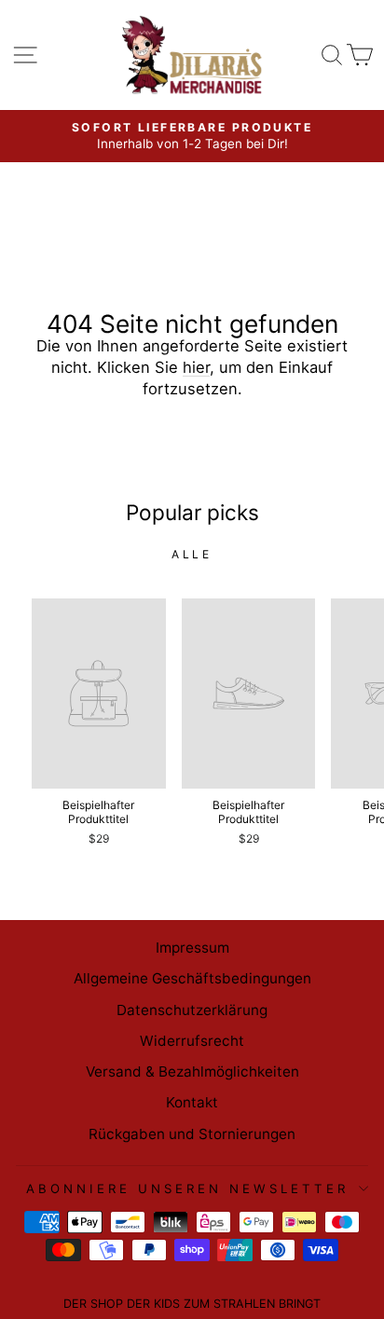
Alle (191, 554)
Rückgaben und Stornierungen (192, 1134)
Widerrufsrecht (192, 1041)
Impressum (192, 947)
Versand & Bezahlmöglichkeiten (192, 1071)
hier (196, 367)
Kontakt (192, 1102)
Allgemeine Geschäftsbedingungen (192, 978)
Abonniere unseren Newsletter (187, 1188)
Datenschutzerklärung (192, 1010)
